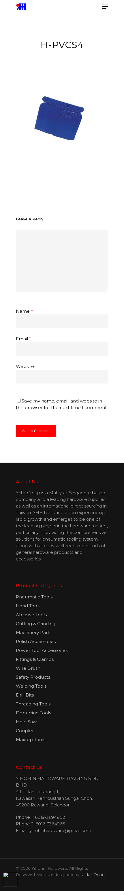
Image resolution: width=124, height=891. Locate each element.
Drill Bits (25, 695)
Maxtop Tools (30, 739)
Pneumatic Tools (34, 597)
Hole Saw (26, 721)
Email (23, 338)
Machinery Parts (33, 632)
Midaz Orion (92, 874)
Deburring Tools (33, 713)
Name (24, 311)
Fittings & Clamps (35, 659)
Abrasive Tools (31, 614)
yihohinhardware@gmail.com (60, 830)
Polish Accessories (36, 641)
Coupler (25, 730)
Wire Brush (28, 668)
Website (25, 366)
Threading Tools (33, 704)
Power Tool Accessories (41, 650)
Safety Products (33, 677)
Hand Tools (28, 605)
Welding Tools (31, 686)
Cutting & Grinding (35, 623)
